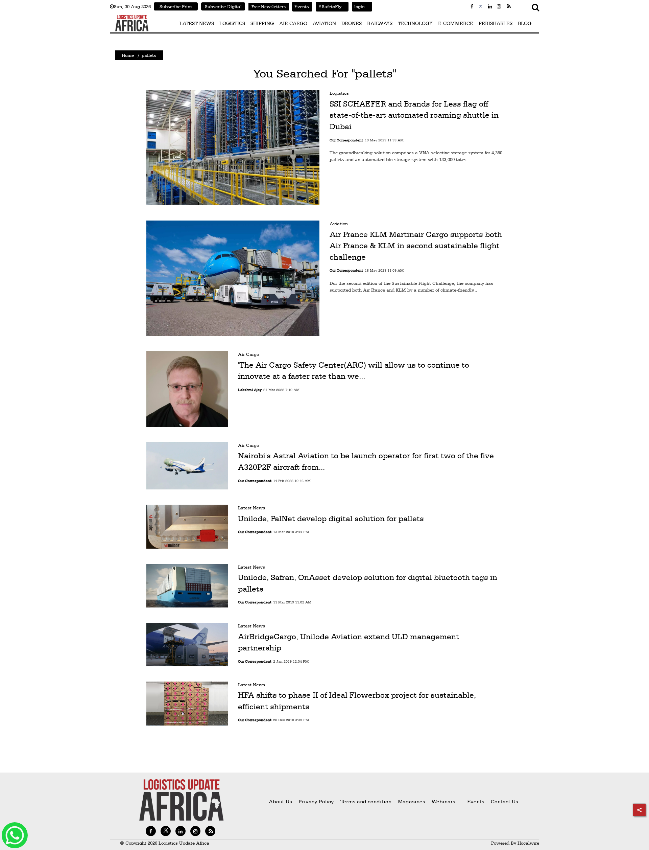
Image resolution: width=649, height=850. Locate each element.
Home (128, 55)
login (358, 6)
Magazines (412, 801)
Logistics (339, 93)
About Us (280, 801)
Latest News (251, 507)
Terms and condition (366, 801)
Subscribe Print (176, 6)
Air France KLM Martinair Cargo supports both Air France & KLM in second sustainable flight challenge (416, 246)
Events (300, 6)
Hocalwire (528, 843)
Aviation (339, 223)
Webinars (443, 801)
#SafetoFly (328, 6)
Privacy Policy (316, 801)
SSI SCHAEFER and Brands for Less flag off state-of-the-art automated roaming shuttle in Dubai (414, 115)
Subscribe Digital (223, 6)
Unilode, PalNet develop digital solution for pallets (331, 518)
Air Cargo (248, 354)
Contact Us (504, 801)
